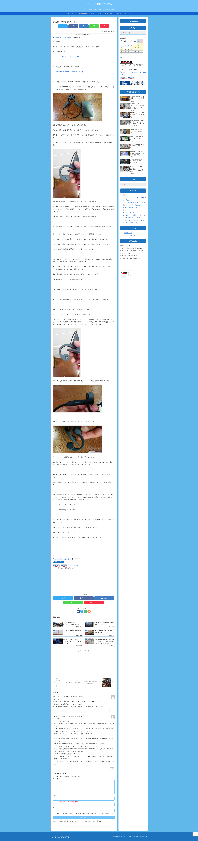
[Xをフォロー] (81, 611)
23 (141, 49)
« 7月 (121, 57)
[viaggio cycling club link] (126, 62)
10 (121, 47)
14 (135, 47)
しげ (58, 716)
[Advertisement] (84, 580)
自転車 (55, 561)
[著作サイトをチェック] (78, 611)
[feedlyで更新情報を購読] (85, 611)
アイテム (61, 561)
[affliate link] (132, 83)
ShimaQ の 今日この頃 (131, 222)
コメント (56, 779)
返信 (112, 711)
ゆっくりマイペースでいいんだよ (133, 220)
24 (121, 51)
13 (131, 47)
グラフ (138, 258)
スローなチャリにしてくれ (131, 217)
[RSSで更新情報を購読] (89, 611)
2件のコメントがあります (62, 38)
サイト (55, 807)
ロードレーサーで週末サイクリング (134, 215)
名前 (54, 796)
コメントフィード (129, 235)
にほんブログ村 (73, 565)
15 (138, 47)
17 (121, 49)
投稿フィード (128, 233)
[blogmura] (133, 73)
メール (65, 802)
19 (128, 49)
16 (141, 47)
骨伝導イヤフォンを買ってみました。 (70, 57)
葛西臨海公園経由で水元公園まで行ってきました (71, 72)
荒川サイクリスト (128, 212)
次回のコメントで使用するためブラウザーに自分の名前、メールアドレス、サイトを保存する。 (84, 813)
